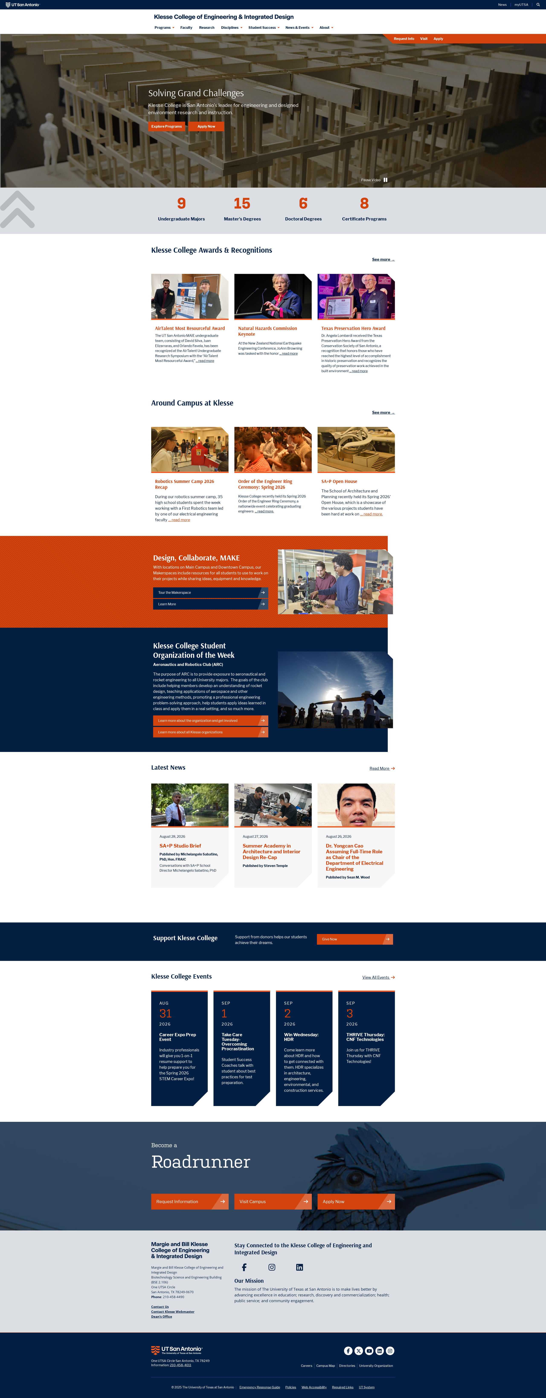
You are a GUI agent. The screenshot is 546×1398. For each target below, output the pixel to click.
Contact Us (160, 1307)
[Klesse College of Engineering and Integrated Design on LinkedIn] (300, 1268)
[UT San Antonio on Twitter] (358, 1351)
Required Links (342, 1387)
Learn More (167, 604)
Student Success (262, 28)
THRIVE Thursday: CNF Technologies (365, 1037)
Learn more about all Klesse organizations (190, 732)
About (324, 28)
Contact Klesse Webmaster (173, 1311)
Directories (347, 1365)
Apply (438, 39)
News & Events (297, 28)
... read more (205, 361)
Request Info (404, 39)
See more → (383, 259)
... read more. (264, 511)
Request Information (177, 1201)
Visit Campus (253, 1201)
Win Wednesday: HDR (301, 1037)
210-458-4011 (180, 1365)
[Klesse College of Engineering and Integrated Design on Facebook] (245, 1268)
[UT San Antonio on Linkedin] (379, 1351)
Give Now (329, 939)
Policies (290, 1387)
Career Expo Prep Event (177, 1037)
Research (206, 28)
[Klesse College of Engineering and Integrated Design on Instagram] (273, 1268)
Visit (424, 39)
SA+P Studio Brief (180, 846)
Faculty (186, 28)
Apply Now (206, 126)
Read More (380, 768)
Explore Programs (166, 126)
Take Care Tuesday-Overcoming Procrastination (238, 1041)
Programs (163, 28)
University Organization (376, 1365)
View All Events (376, 977)
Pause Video (370, 180)
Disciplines (229, 28)
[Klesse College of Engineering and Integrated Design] (223, 15)
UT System (367, 1387)
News (502, 4)
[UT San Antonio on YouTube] (369, 1351)
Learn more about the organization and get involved (197, 721)
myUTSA (521, 4)
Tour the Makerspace (174, 593)
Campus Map (325, 1365)
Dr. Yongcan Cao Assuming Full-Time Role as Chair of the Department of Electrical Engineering (354, 857)
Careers (306, 1365)
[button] (538, 4)
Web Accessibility (314, 1387)
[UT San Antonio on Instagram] (390, 1351)
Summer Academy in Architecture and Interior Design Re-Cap (272, 851)
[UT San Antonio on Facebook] (348, 1351)
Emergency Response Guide (260, 1387)
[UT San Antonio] (23, 4)
